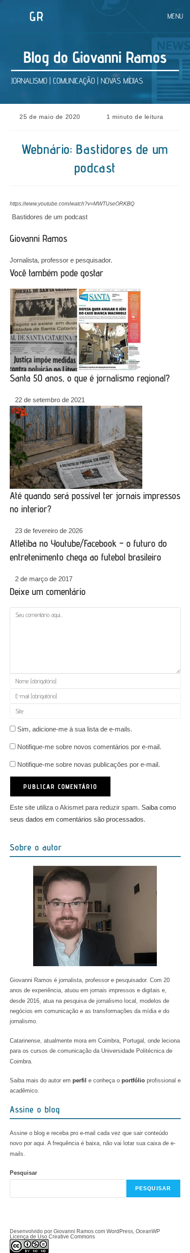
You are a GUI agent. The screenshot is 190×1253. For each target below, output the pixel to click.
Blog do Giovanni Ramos (95, 56)
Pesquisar (23, 1172)
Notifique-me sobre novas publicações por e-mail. (88, 764)
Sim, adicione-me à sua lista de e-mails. (73, 729)
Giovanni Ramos (38, 238)
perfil (79, 1080)
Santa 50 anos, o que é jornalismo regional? (90, 378)
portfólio (133, 1080)
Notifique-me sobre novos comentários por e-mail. (89, 746)
